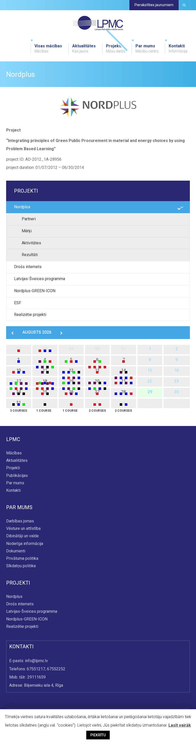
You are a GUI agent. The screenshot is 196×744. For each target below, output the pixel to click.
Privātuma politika (22, 558)
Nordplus (22, 206)
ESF (17, 302)
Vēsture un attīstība (23, 528)
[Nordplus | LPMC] (98, 23)
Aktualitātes (84, 48)
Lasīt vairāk (179, 725)
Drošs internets (28, 266)
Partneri (29, 218)
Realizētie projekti (30, 314)
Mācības (14, 453)
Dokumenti (15, 551)
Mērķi (27, 230)
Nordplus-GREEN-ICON (34, 290)
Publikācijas (17, 475)
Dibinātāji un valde (22, 536)
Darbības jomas (20, 521)
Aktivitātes (31, 242)
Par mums (147, 48)
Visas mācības (48, 48)
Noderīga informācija (24, 543)
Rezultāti (30, 254)
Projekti (115, 48)
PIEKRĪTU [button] (98, 735)
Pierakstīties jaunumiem (154, 5)
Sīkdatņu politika (21, 565)
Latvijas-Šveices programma (39, 278)
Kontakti (178, 48)
